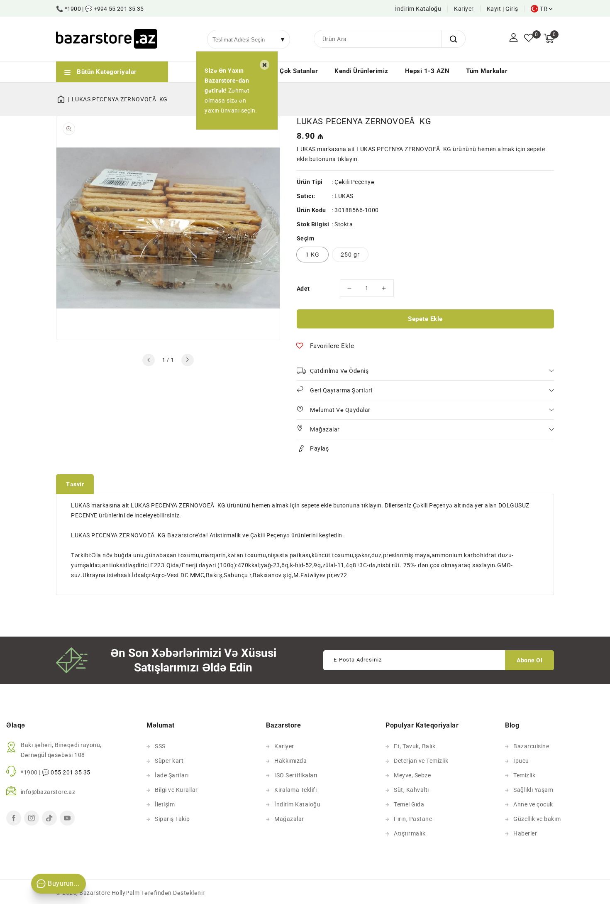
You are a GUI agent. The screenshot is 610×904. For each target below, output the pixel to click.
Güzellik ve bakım (537, 819)
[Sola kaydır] (148, 360)
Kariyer (464, 8)
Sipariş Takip (172, 819)
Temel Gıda (409, 804)
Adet (303, 288)
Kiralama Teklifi (295, 789)
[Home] (64, 99)
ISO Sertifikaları (295, 775)
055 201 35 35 (70, 772)
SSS (160, 746)
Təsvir (75, 484)
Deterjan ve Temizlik (421, 760)
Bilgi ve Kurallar (176, 789)
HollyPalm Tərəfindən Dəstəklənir (158, 892)
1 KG (312, 254)
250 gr (350, 254)
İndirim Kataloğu (418, 8)
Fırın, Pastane (413, 819)
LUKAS (344, 196)
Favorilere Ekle (332, 346)
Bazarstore (94, 892)
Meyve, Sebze (412, 775)
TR (543, 8)
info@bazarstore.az (48, 792)
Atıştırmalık (409, 833)
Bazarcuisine (531, 746)
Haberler (525, 833)
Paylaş (319, 448)
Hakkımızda (290, 760)
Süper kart (169, 760)
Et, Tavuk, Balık (414, 746)
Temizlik (524, 775)
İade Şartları (172, 775)
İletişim (165, 804)
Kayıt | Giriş (502, 8)
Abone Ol (529, 660)
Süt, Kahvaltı (411, 789)
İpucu (521, 760)
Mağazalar (289, 819)
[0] (528, 38)
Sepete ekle (425, 319)
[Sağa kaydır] (187, 360)
